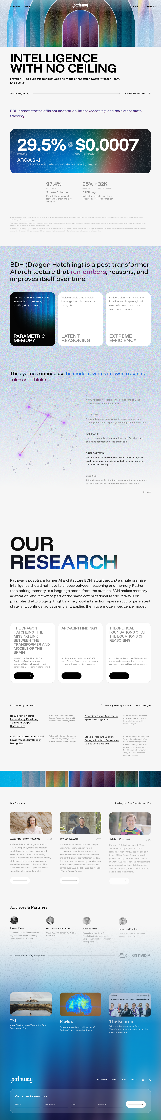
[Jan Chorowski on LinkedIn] (69, 880)
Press (134, 1080)
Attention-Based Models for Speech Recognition (101, 717)
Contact (151, 6)
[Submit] (136, 1104)
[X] (150, 1080)
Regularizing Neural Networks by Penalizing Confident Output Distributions (24, 720)
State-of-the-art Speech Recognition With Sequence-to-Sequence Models (102, 740)
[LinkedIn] (143, 1080)
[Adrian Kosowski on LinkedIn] (119, 880)
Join (135, 6)
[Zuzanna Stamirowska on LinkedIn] (20, 880)
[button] (116, 399)
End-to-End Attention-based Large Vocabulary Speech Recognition (27, 740)
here (33, 220)
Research (15, 6)
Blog (27, 6)
